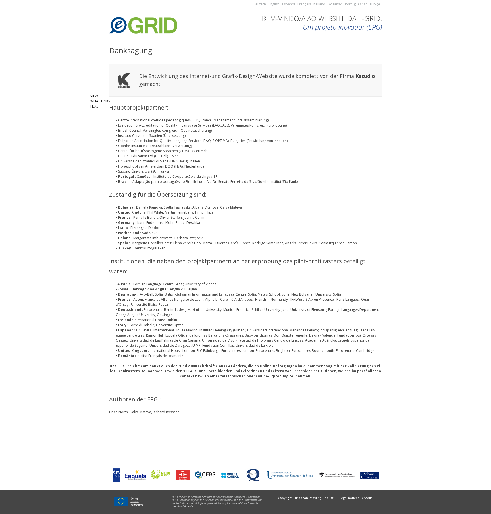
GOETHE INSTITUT (161, 474)
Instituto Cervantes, (133, 135)
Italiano (319, 4)
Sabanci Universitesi (369, 475)
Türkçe (374, 4)
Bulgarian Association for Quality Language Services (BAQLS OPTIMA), (174, 140)
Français (304, 4)
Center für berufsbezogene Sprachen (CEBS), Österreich (162, 150)
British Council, (130, 130)
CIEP (116, 475)
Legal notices (349, 498)
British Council (230, 475)
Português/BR (356, 4)
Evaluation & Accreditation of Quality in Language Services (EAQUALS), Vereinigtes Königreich (192, 125)
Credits (367, 498)
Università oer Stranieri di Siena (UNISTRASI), (154, 161)
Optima (252, 474)
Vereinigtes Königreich (161, 130)
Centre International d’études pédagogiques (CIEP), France (165, 120)
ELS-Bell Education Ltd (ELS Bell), (143, 156)
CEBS (205, 475)
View (94, 96)
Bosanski (335, 4)
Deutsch (259, 4)
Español (288, 4)
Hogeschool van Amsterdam (336, 474)
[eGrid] (143, 24)
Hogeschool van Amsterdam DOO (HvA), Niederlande (161, 166)
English (274, 4)
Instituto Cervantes (183, 475)
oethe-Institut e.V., (135, 145)
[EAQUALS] (135, 475)
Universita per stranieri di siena (290, 475)
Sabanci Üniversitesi (134, 171)
